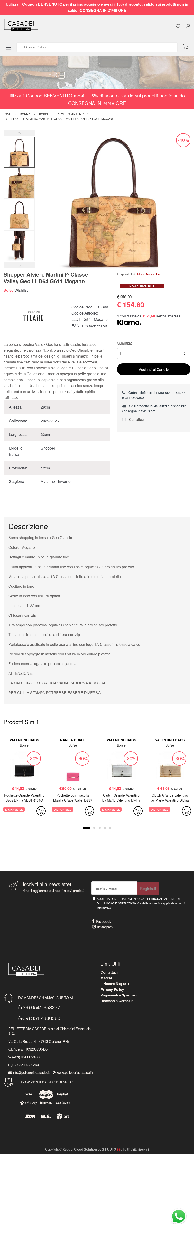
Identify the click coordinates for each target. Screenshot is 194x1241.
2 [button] (94, 828)
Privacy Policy (112, 989)
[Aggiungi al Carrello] (41, 811)
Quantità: (124, 343)
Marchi (106, 977)
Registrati (148, 888)
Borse (8, 290)
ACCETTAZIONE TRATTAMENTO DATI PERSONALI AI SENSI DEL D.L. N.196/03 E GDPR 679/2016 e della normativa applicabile (141, 903)
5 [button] (110, 828)
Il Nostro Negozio (115, 983)
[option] (112, 200)
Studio (111, 1149)
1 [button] (86, 828)
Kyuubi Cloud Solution (80, 1149)
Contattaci (136, 419)
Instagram (105, 926)
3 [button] (100, 828)
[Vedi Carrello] (187, 47)
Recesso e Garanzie (117, 1000)
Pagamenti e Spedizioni (120, 995)
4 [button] (105, 828)
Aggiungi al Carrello (154, 369)
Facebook (103, 921)
